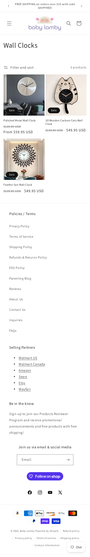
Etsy (22, 383)
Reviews (15, 289)
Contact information (47, 545)
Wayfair (25, 389)
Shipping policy (69, 538)
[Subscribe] (68, 459)
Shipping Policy (20, 247)
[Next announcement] (81, 6)
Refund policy (71, 530)
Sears (23, 376)
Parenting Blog (20, 278)
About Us (16, 299)
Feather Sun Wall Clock (17, 184)
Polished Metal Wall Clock (19, 120)
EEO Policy (17, 268)
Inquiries (15, 320)
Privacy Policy (19, 226)
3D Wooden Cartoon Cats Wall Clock (64, 122)
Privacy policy (23, 538)
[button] (9, 23)
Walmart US (28, 358)
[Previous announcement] (8, 6)
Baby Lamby (27, 530)
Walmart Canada (32, 364)
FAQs (12, 331)
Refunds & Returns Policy (28, 257)
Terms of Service (21, 236)
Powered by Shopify (47, 530)
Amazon (25, 370)
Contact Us (17, 310)
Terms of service (46, 538)
